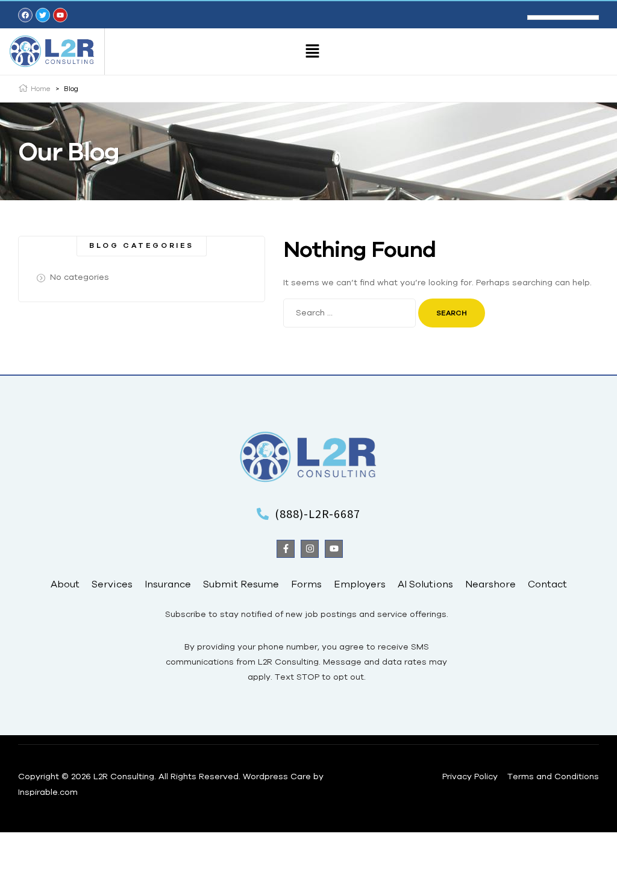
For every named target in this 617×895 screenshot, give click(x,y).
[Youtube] (334, 549)
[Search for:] (350, 312)
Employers (360, 583)
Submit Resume (241, 583)
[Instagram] (310, 549)
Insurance (168, 583)
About (65, 583)
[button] (313, 52)
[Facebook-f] (286, 549)
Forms (306, 583)
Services (112, 583)
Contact (547, 583)
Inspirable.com (48, 792)
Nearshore (490, 583)
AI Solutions (425, 583)
